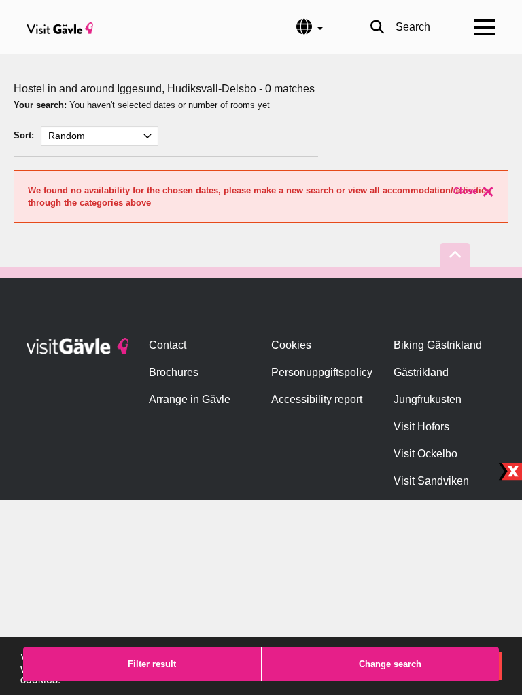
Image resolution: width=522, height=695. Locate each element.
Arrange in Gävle (189, 399)
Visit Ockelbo (425, 453)
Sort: (24, 135)
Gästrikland (421, 372)
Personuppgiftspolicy (321, 372)
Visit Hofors (421, 426)
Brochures (173, 372)
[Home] (60, 27)
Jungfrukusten (428, 399)
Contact (167, 345)
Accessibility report (316, 399)
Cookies (291, 345)
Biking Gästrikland (438, 345)
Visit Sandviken (431, 481)
